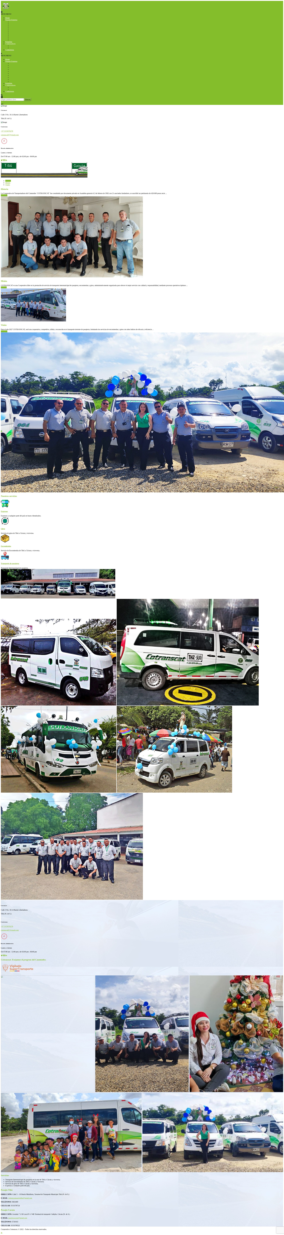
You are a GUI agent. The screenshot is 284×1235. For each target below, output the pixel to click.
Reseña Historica (16, 22)
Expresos (4, 511)
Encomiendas (6, 546)
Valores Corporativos (17, 30)
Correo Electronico (16, 46)
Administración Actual (18, 24)
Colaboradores (15, 48)
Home (7, 18)
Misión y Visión (15, 26)
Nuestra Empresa (11, 20)
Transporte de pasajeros (10, 563)
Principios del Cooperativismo (20, 28)
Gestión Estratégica (16, 38)
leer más (4, 287)
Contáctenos (9, 50)
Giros (3, 529)
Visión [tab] (7, 185)
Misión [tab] (7, 183)
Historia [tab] (8, 181)
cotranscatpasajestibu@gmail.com (20, 1198)
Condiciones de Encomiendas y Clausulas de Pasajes (28, 34)
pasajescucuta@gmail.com (17, 1218)
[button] (142, 12)
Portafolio (8, 42)
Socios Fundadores (16, 40)
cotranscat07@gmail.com (10, 135)
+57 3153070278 (7, 131)
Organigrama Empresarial (19, 36)
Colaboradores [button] (10, 44)
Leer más (4, 195)
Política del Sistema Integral (19, 32)
